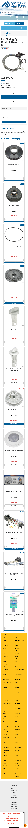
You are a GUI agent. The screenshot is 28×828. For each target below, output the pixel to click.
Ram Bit (16, 734)
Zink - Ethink (17, 776)
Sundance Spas (18, 760)
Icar (15, 690)
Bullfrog (16, 656)
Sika (16, 739)
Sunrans (5, 763)
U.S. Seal (17, 768)
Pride (16, 732)
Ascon (4, 651)
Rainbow (5, 734)
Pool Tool (17, 726)
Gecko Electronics (7, 682)
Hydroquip (17, 687)
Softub (16, 742)
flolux (16, 677)
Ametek (5, 643)
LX (3, 708)
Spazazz (5, 758)
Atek (16, 651)
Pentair (4, 724)
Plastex (16, 724)
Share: (3, 48)
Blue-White (5, 656)
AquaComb (5, 645)
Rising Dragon (6, 737)
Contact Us (14, 797)
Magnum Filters (6, 711)
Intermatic (17, 692)
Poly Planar (5, 726)
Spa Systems (6, 750)
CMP (16, 661)
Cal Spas (17, 658)
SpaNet (16, 752)
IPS (3, 695)
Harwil (16, 682)
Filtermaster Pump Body (14, 205)
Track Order (14, 790)
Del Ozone (5, 669)
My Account (14, 788)
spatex (16, 755)
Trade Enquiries (10, 23)
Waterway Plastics (19, 773)
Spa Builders (6, 747)
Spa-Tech (17, 750)
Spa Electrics (18, 747)
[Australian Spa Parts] (14, 4)
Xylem (4, 776)
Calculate (14, 122)
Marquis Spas (18, 713)
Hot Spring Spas (18, 684)
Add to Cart (14, 97)
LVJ (15, 705)
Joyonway (5, 700)
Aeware (5, 640)
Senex (4, 739)
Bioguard (17, 653)
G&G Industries (18, 679)
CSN (4, 666)
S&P (16, 737)
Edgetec (5, 671)
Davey (16, 666)
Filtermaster (6, 677)
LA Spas (17, 700)
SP (15, 745)
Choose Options (14, 423)
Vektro (16, 771)
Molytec (16, 716)
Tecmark (5, 765)
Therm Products (18, 765)
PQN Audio (17, 729)
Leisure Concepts (7, 703)
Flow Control (6, 679)
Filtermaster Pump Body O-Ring (14, 246)
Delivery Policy (14, 806)
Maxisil (4, 716)
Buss (4, 658)
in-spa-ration (6, 692)
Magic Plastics (18, 708)
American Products (19, 640)
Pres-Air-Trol (6, 732)
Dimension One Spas (19, 669)
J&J (16, 695)
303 (4, 637)
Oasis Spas (17, 718)
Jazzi (16, 698)
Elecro (16, 671)
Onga (16, 721)
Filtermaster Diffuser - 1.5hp (14, 164)
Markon (4, 713)
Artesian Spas (18, 648)
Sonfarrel (5, 745)
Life (4, 705)
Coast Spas (5, 664)
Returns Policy (14, 808)
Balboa (4, 653)
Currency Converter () (14, 28)
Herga (4, 684)
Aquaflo (16, 645)
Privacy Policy (14, 804)
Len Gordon (17, 703)
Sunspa (16, 763)
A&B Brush (17, 637)
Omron (4, 721)
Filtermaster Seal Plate (14, 287)
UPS (4, 771)
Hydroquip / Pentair (7, 690)
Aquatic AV (5, 648)
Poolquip (5, 729)
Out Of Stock (14, 341)
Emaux (4, 674)
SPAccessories (6, 752)
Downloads (20, 23)
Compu (16, 664)
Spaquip (5, 755)
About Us (14, 795)
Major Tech (17, 711)
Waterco (5, 773)
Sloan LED (5, 742)
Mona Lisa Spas (6, 718)
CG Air (4, 661)
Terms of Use (14, 802)
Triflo (4, 768)
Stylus (4, 760)
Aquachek (17, 643)
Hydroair (5, 687)
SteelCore (17, 758)
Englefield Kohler (18, 674)
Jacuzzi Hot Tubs (7, 698)
